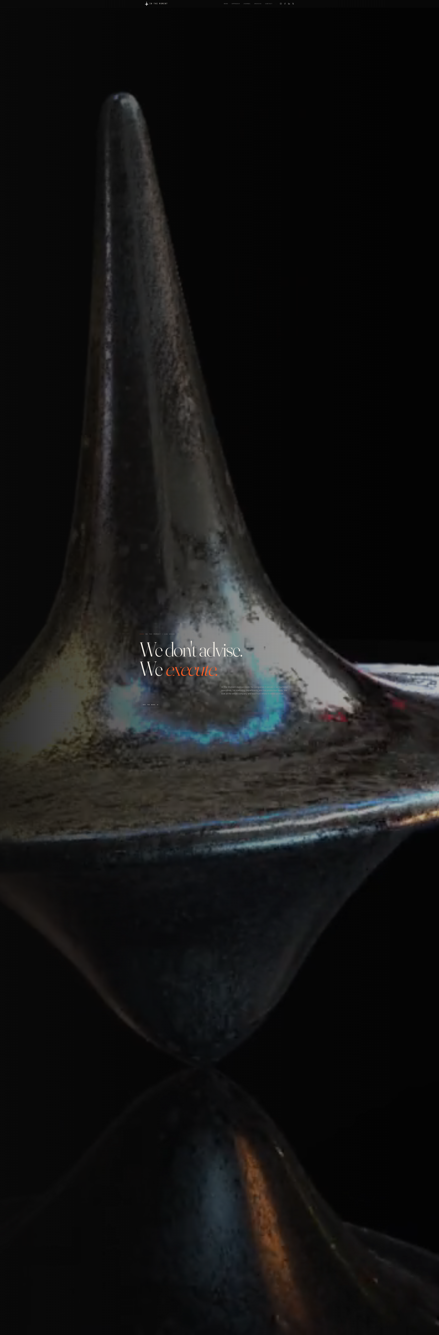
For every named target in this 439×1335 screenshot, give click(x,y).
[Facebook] (285, 4)
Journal (247, 3)
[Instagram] (281, 4)
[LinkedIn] (289, 4)
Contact (268, 3)
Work (226, 3)
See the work (149, 704)
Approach (236, 3)
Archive (258, 3)
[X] (293, 4)
